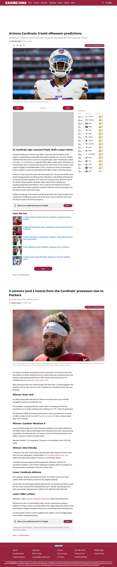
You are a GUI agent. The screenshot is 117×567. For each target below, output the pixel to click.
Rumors (36, 3)
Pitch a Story (37, 554)
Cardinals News (24, 275)
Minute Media (13, 562)
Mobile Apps (99, 550)
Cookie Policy (99, 554)
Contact (60, 550)
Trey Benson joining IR (46, 416)
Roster (60, 3)
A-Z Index (60, 557)
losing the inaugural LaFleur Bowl (38, 499)
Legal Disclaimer (19, 557)
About (15, 550)
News (30, 3)
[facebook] (102, 2)
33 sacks (23, 162)
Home (15, 275)
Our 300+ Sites (80, 550)
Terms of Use (79, 554)
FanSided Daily (18, 554)
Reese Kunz (16, 303)
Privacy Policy (62, 554)
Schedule (44, 3)
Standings (52, 3)
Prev (18, 108)
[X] (106, 2)
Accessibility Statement (41, 557)
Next (68, 108)
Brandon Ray (16, 41)
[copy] (24, 45)
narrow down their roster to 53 (37, 380)
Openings (35, 550)
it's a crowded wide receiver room (56, 455)
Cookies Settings (81, 557)
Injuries (66, 3)
